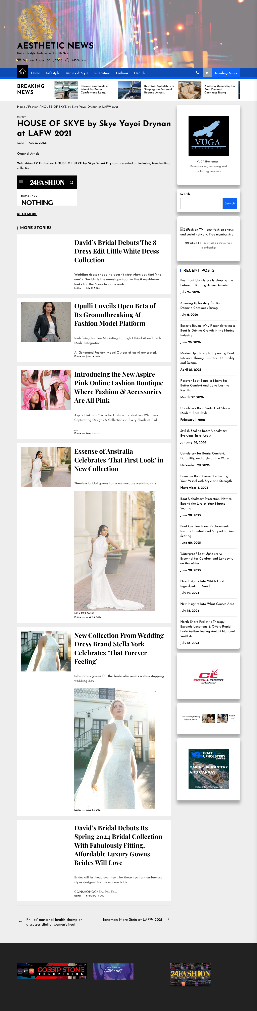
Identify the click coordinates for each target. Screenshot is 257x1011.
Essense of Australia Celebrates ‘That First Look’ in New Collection (118, 460)
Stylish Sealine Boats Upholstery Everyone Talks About (203, 433)
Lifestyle (53, 73)
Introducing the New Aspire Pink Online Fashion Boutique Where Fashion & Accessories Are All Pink (118, 387)
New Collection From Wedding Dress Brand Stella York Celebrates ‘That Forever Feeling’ (119, 648)
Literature (102, 73)
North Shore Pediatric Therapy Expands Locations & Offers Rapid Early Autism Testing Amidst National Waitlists (207, 629)
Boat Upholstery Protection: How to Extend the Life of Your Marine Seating (206, 503)
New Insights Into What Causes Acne (207, 604)
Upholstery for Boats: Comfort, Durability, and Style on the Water (204, 456)
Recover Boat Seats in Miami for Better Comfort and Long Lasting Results (204, 385)
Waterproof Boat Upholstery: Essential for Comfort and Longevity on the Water (206, 558)
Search (185, 194)
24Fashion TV (193, 243)
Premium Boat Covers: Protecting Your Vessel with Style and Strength (206, 479)
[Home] (22, 71)
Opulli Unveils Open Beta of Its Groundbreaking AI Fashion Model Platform (114, 314)
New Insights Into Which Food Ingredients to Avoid (202, 584)
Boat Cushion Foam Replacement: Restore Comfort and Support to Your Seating (207, 531)
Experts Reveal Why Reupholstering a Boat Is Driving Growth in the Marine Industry (207, 330)
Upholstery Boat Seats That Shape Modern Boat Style (205, 411)
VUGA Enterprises (207, 161)
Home (35, 73)
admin (20, 143)
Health (139, 73)
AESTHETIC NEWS (55, 46)
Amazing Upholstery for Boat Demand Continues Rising (201, 306)
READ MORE (27, 214)
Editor (77, 288)
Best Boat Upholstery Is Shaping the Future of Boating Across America (206, 283)
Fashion (122, 73)
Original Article (28, 153)
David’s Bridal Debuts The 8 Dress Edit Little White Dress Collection (116, 251)
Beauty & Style (77, 73)
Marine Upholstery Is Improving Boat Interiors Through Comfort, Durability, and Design (207, 358)
